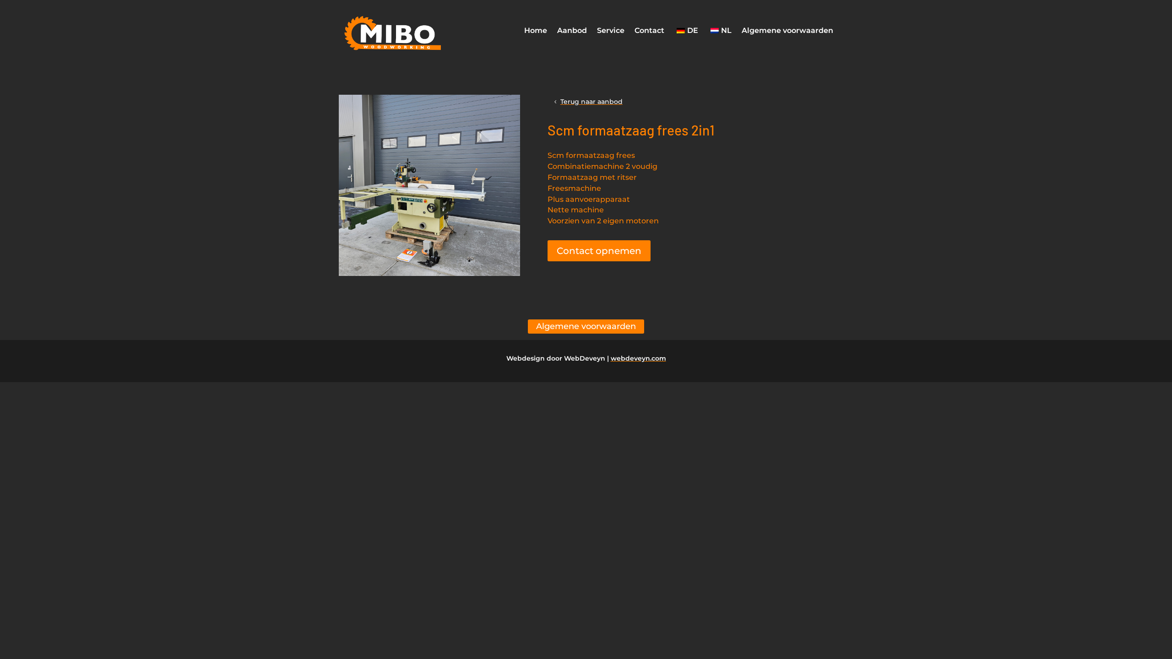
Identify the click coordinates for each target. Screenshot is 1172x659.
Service (610, 30)
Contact (649, 30)
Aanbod (572, 30)
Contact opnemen (599, 250)
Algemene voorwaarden (787, 30)
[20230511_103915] (429, 273)
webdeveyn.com (638, 358)
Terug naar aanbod (591, 101)
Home (535, 30)
